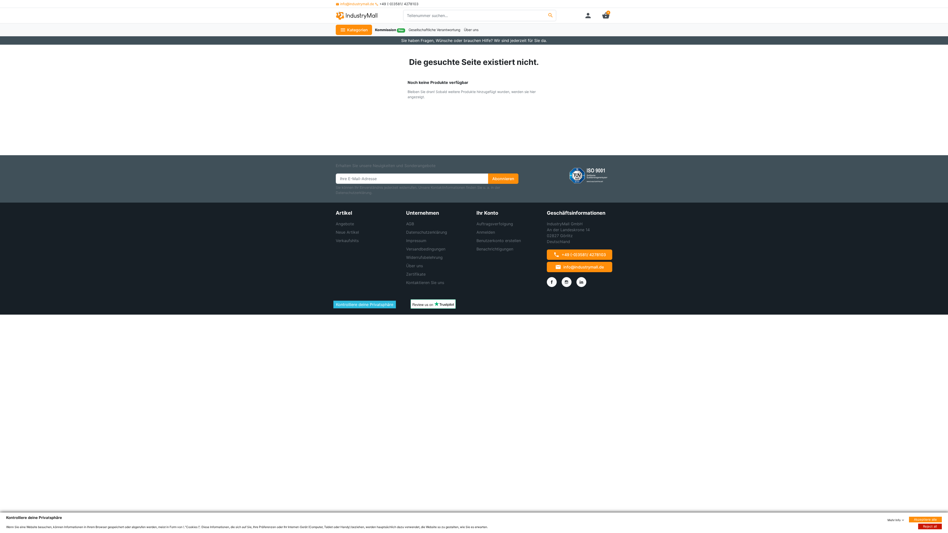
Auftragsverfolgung (494, 223)
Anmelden (485, 232)
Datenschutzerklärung (426, 232)
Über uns (414, 265)
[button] (605, 15)
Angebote (345, 223)
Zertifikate (416, 274)
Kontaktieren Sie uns (425, 282)
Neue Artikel (347, 232)
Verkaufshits (347, 240)
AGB (410, 223)
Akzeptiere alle (925, 519)
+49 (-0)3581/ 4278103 (579, 255)
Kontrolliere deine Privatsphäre (364, 304)
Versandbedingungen (425, 249)
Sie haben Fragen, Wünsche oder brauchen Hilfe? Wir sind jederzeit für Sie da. (474, 40)
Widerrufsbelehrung (424, 257)
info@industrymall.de (357, 4)
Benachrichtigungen (494, 249)
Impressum (416, 240)
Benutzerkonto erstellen (498, 240)
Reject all (930, 526)
